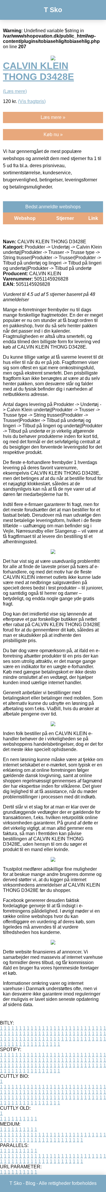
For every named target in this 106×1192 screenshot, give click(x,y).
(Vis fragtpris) (32, 101)
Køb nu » (53, 134)
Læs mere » (53, 117)
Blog (30, 1183)
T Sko (53, 10)
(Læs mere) (15, 91)
